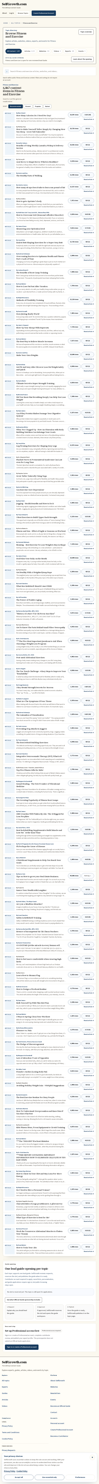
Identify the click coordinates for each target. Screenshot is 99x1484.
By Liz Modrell (21, 858)
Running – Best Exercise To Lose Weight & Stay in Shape (41, 545)
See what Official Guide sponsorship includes (23, 1300)
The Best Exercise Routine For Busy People (35, 1097)
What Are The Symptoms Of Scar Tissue (34, 701)
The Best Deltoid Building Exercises (32, 742)
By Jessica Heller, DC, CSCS (25, 655)
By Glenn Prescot (22, 1229)
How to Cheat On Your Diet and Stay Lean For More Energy (39, 1175)
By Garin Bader (21, 381)
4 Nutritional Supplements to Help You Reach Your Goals (38, 861)
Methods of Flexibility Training (30, 300)
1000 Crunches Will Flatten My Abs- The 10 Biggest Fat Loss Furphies (40, 815)
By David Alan (20, 365)
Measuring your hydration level (30, 229)
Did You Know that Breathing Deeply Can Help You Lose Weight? (41, 398)
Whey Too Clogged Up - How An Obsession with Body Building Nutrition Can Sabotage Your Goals (40, 430)
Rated (47, 106)
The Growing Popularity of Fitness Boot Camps (37, 800)
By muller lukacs (21, 143)
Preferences (80, 1477)
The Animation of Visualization (30, 715)
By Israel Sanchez (22, 584)
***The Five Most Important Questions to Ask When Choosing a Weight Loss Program (39, 642)
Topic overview (86, 32)
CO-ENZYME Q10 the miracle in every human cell (38, 945)
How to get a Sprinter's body (29, 201)
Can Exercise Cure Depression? (30, 490)
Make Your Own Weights (27, 355)
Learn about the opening (82, 59)
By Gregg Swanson (22, 685)
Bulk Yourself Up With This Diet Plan (32, 1003)
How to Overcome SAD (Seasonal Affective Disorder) (40, 215)
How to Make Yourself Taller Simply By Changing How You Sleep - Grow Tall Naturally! (40, 130)
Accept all (19, 1477)
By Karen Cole (20, 874)
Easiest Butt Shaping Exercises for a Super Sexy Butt (39, 242)
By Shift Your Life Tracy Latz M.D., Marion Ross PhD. (33, 213)
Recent (28, 106)
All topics (5, 1380)
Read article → (89, 119)
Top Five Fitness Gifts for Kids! (29, 770)
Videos (4, 1406)
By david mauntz (21, 1095)
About (4, 13)
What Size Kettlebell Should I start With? (34, 586)
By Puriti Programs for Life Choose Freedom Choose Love (35, 844)
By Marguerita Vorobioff (24, 781)
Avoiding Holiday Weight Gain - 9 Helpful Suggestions (40, 1085)
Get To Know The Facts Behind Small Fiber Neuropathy (40, 627)
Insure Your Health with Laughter (31, 890)
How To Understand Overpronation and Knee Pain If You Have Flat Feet (39, 1112)
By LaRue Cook (21, 1069)
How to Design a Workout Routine (31, 989)
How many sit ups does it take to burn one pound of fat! (40, 187)
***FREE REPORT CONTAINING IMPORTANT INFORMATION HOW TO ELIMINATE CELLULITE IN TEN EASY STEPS (41, 1157)
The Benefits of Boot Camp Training (32, 272)
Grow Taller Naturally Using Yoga (31, 476)
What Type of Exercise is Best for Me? (33, 1217)
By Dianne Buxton (22, 1109)
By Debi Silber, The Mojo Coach (26, 902)
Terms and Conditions (10, 1432)
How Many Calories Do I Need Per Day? (33, 115)
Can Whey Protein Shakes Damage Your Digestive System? (38, 414)
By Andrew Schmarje (23, 254)
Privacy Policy (7, 1426)
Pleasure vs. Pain (24, 1030)
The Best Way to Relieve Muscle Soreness (34, 341)
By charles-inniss (22, 185)
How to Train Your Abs (26, 1247)
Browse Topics (23, 13)
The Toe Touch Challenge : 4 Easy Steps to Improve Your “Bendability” (41, 672)
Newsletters (55, 1393)
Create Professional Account (61, 1430)
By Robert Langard (22, 699)
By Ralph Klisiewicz (22, 298)
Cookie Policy (7, 1439)
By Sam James (20, 411)
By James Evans (21, 226)
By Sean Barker (21, 284)
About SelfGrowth (57, 1380)
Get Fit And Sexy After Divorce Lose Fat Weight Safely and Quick (40, 368)
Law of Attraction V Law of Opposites (32, 1058)
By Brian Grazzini (21, 987)
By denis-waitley (22, 173)
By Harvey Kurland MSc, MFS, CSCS (27, 611)
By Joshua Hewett (22, 270)
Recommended (15, 106)
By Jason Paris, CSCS (23, 828)
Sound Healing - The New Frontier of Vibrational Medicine (38, 785)
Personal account (57, 1423)
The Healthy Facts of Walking (29, 176)
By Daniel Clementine (23, 943)
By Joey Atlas (20, 240)
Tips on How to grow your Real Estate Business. (37, 876)
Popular (38, 106)
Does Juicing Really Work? (28, 314)
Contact (53, 1412)
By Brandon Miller (22, 427)
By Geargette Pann (22, 798)
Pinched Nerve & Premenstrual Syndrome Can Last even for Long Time (39, 461)
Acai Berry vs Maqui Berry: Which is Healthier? (37, 162)
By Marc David (20, 113)
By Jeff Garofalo (21, 597)
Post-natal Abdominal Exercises (30, 657)
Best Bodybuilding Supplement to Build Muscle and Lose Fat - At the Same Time (39, 831)
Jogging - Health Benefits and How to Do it (35, 503)
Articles (5, 1399)
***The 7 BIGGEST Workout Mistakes (32, 1141)
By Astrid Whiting (22, 487)
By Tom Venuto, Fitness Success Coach (29, 1042)
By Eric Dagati (20, 669)
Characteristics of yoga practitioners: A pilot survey (39, 1204)
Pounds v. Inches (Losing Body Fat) (31, 1072)
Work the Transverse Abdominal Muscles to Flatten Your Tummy (39, 1232)
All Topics (15, 23)
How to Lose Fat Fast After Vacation (32, 286)
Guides (4, 1393)
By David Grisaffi (21, 312)
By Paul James (20, 812)
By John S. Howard (22, 325)
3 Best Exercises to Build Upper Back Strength (36, 517)
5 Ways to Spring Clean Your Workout (33, 1017)
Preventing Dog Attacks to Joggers (31, 729)
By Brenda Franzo (22, 395)
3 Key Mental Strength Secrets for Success (34, 687)
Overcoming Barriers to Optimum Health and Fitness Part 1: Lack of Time (40, 257)
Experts (5, 1387)
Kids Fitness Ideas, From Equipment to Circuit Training (40, 1127)
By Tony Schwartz (22, 515)
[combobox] (52, 71)
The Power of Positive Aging (29, 600)
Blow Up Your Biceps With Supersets (32, 328)
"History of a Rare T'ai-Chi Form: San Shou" (35, 614)
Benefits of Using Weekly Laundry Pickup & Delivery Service (39, 146)
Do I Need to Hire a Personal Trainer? (33, 1190)
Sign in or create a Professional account (22, 1347)
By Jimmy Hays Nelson (23, 1171)
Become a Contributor (59, 1436)
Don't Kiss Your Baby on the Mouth (31, 558)
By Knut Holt (20, 501)
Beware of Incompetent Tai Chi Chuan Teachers (37, 931)
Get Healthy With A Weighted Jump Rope (34, 572)
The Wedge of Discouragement (30, 1044)
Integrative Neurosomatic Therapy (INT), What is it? (39, 756)
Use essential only (49, 1477)
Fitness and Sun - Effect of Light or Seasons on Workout (41, 531)
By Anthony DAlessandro (24, 1028)
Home (5, 23)
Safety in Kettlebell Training (28, 918)
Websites (54, 1387)
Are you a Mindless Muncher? (29, 904)
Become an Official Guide (60, 1406)
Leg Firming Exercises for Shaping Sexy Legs (36, 446)
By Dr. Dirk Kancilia (22, 639)
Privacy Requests (8, 1450)
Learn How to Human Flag (28, 975)
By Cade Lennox (21, 726)
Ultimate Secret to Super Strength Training (35, 383)
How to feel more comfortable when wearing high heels (38, 960)
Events (53, 1399)
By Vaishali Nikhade (22, 542)
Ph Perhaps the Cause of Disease (30, 846)
